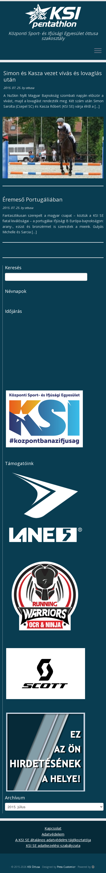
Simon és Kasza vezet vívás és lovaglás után (52, 76)
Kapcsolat (53, 828)
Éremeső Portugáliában (32, 199)
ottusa (30, 88)
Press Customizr (66, 867)
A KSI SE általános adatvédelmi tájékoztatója (53, 839)
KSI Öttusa (33, 867)
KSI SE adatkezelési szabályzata (53, 845)
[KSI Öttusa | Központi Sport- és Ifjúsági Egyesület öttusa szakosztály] (53, 16)
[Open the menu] (98, 51)
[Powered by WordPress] (93, 866)
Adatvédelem (53, 834)
